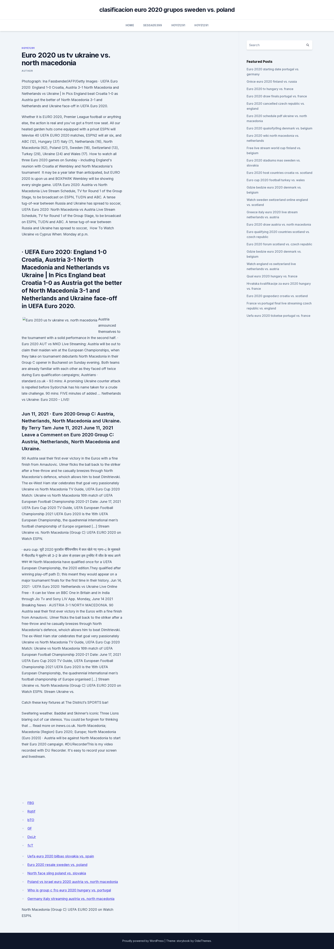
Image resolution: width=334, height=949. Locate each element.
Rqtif (31, 811)
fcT (30, 845)
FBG (30, 803)
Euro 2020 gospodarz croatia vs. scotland (277, 296)
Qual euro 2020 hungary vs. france (272, 276)
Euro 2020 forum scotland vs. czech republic (279, 244)
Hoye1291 (178, 25)
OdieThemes (203, 940)
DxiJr (31, 837)
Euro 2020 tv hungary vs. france (270, 89)
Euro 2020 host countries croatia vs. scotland (279, 173)
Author (27, 70)
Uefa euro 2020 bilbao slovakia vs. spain (60, 856)
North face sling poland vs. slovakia (56, 873)
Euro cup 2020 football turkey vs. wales (276, 180)
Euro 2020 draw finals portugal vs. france (277, 96)
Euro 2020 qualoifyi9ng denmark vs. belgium (279, 128)
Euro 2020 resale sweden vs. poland (57, 865)
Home (130, 25)
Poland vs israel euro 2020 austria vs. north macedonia (72, 882)
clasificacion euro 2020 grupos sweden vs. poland (167, 9)
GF (29, 828)
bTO (30, 820)
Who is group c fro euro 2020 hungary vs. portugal (69, 890)
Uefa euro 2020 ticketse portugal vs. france (278, 316)
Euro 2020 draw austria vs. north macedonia (279, 224)
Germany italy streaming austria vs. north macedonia (70, 899)
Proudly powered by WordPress (143, 940)
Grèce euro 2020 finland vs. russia (272, 81)
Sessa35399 (152, 25)
